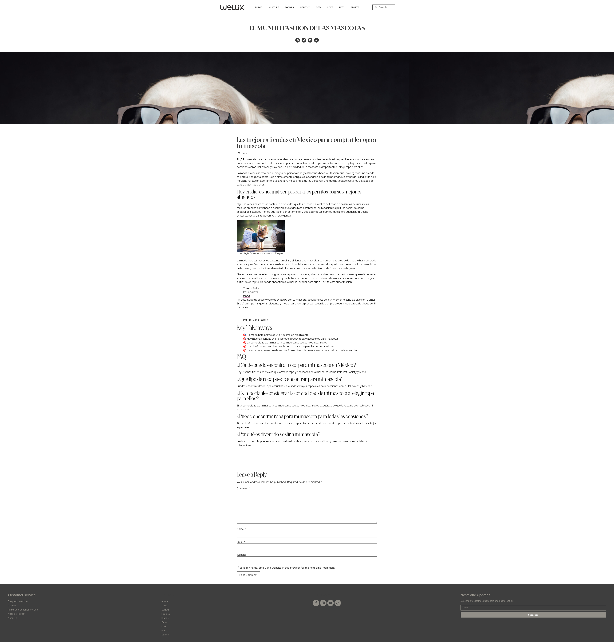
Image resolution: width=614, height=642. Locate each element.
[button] (297, 40)
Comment (244, 488)
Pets (341, 7)
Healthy (305, 7)
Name (241, 529)
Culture (274, 7)
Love (330, 7)
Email (241, 542)
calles (321, 204)
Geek (318, 7)
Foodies (289, 7)
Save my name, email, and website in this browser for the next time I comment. (287, 567)
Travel (259, 7)
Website (241, 554)
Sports (355, 7)
